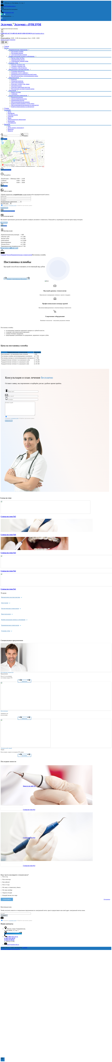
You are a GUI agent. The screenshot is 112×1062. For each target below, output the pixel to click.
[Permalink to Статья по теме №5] (45, 513)
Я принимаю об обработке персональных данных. (17, 205)
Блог (9, 126)
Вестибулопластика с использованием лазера (24, 76)
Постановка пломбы (17, 51)
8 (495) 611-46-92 (16, 33)
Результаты (107, 899)
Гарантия (10, 116)
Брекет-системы (16, 92)
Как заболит (6, 882)
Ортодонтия (12, 90)
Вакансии (11, 129)
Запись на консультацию (8, 39)
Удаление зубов (13, 63)
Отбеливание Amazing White (19, 61)
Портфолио (11, 113)
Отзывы (6, 108)
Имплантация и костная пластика (19, 69)
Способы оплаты (13, 115)
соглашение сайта (12, 205)
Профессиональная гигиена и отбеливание (21, 56)
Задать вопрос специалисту (16, 127)
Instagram (3, 20)
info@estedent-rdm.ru (10, 6)
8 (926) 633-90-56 (27, 33)
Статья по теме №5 (8, 516)
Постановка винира (17, 53)
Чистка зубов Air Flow (17, 58)
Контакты (7, 124)
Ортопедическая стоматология (18, 95)
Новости (10, 131)
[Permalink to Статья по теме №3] (34, 549)
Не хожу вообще (7, 890)
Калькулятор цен (6, 248)
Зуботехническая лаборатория (17, 119)
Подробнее (4, 222)
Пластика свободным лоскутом (20, 87)
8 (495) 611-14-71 (6, 33)
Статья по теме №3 (8, 553)
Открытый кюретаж (17, 81)
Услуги (6, 48)
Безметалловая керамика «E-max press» (22, 103)
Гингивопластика (16, 85)
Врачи (9, 118)
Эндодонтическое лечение (19, 54)
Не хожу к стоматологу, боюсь (11, 887)
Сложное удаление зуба (18, 66)
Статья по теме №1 (8, 589)
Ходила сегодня (7, 892)
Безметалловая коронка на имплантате (22, 106)
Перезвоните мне (9, 12)
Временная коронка (17, 97)
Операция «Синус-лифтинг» (19, 73)
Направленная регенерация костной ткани (24, 74)
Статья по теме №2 (8, 571)
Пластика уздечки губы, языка (20, 84)
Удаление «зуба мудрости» (19, 68)
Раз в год (5, 876)
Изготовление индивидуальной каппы (22, 89)
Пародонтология (14, 77)
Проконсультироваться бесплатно (17, 279)
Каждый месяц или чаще (9, 895)
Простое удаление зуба (18, 64)
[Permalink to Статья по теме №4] (47, 531)
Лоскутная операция (17, 82)
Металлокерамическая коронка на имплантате (25, 105)
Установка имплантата (18, 71)
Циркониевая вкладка (17, 100)
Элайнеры (14, 94)
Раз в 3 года (5, 884)
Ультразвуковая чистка (18, 59)
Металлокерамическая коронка (20, 102)
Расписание (11, 121)
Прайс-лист (14, 248)
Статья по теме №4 (8, 535)
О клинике (7, 110)
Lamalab (24, 947)
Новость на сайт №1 (29, 786)
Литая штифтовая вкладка (19, 99)
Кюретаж (14, 79)
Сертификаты (12, 122)
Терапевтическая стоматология (18, 49)
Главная (6, 46)
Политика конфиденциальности (10, 949)
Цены (9, 111)
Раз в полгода (6, 879)
